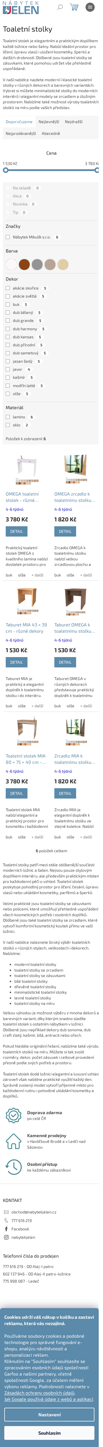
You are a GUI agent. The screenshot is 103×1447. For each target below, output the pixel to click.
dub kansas (27, 336)
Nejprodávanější (21, 133)
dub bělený (26, 312)
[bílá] (11, 264)
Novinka (23, 203)
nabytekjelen (23, 1237)
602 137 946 (14, 1273)
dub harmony (28, 328)
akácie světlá (28, 296)
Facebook (20, 1228)
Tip (19, 212)
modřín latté (28, 385)
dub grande (27, 320)
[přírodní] (63, 264)
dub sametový (29, 352)
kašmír (23, 377)
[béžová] (50, 264)
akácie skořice (29, 287)
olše (20, 393)
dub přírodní (27, 344)
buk (20, 304)
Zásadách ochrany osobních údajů (39, 1392)
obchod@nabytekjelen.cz (33, 1211)
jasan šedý (26, 361)
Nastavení (49, 1414)
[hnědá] (24, 264)
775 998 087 (14, 1281)
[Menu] (90, 7)
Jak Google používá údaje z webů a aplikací (48, 1399)
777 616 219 (21, 1220)
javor (21, 369)
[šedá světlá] (37, 264)
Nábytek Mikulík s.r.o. (35, 236)
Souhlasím (49, 1433)
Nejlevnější (49, 121)
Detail (16, 531)
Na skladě (26, 187)
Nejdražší (73, 121)
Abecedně (51, 133)
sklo (20, 424)
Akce (21, 195)
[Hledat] (60, 7)
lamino (23, 416)
